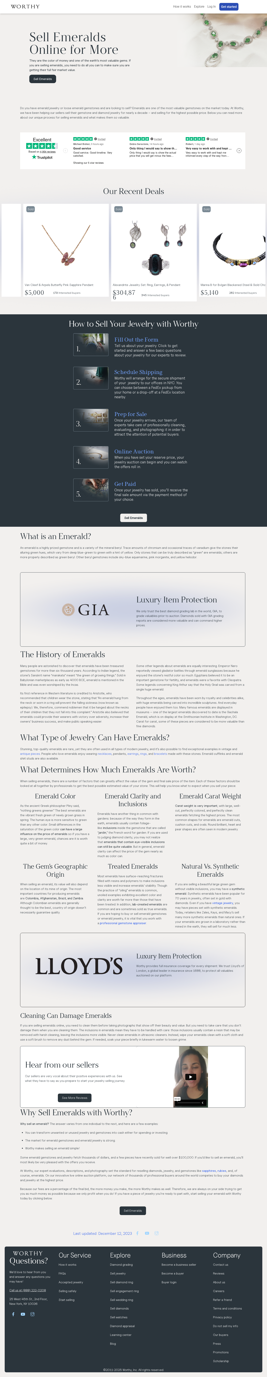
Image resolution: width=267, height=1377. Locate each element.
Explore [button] (199, 6)
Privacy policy (222, 1317)
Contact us (220, 1264)
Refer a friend (222, 1300)
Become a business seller (179, 1264)
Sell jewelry (118, 1273)
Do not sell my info (225, 1326)
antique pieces (30, 754)
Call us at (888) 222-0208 (27, 1290)
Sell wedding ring (121, 1300)
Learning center (121, 1335)
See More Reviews (74, 1098)
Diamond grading (121, 1264)
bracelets (160, 754)
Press (217, 1344)
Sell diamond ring (121, 1282)
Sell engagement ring (124, 1291)
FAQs (62, 1273)
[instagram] (156, 1233)
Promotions (221, 1352)
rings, (144, 754)
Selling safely (67, 1291)
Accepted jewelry (71, 1282)
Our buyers (220, 1335)
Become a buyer (173, 1273)
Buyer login (169, 1282)
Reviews (218, 1273)
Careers (218, 1291)
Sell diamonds (119, 1308)
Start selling (66, 1300)
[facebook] (137, 1233)
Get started (229, 7)
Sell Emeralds (42, 79)
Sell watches (118, 1317)
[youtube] (147, 1233)
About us (219, 1282)
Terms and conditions (227, 1308)
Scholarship (221, 1361)
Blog (113, 1344)
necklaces (105, 754)
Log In (211, 6)
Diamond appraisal (122, 1326)
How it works (182, 6)
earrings (133, 754)
